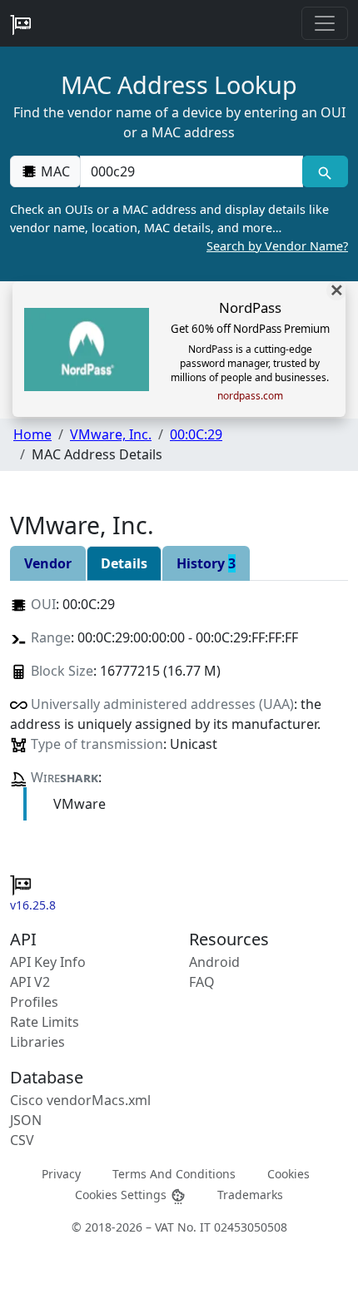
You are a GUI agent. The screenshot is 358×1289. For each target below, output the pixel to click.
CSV (22, 1140)
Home (32, 434)
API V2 (30, 982)
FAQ (202, 982)
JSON (26, 1120)
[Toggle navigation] (324, 23)
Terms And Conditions (174, 1174)
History (206, 563)
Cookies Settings (122, 1194)
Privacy (61, 1174)
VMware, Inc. (111, 434)
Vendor (48, 563)
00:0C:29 (196, 434)
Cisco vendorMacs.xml (80, 1100)
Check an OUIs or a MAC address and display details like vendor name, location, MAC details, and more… (179, 227)
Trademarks (250, 1194)
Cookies (288, 1174)
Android (214, 962)
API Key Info (48, 962)
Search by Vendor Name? (277, 246)
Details (124, 563)
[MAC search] (325, 171)
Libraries (37, 1042)
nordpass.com (250, 396)
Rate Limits (44, 1022)
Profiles (34, 1002)
